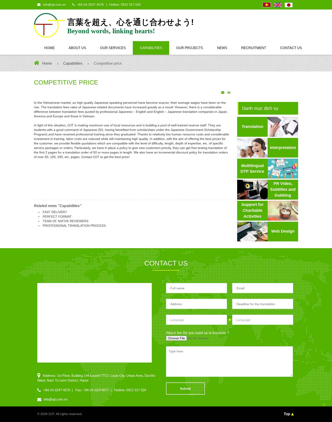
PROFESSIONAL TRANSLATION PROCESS (74, 225)
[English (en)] (278, 5)
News (222, 48)
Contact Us (291, 48)
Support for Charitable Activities (252, 210)
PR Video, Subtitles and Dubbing (283, 189)
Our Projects (189, 48)
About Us (77, 48)
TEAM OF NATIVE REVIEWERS (65, 221)
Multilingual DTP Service (252, 168)
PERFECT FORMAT (57, 216)
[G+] (39, 92)
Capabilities (151, 48)
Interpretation (283, 147)
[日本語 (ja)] (288, 5)
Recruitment (253, 48)
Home (49, 48)
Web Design (283, 231)
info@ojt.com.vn (54, 4)
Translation (252, 126)
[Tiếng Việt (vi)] (267, 5)
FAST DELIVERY (55, 212)
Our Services (113, 48)
